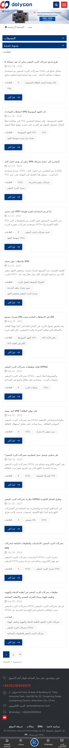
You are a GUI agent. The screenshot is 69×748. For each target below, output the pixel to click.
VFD (44, 132)
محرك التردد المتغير (16, 188)
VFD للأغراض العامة (16, 343)
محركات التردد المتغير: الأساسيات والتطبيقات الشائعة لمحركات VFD (33, 545)
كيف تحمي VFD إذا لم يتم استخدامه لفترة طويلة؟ (27, 211)
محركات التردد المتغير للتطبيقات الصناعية (25, 633)
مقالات (30, 726)
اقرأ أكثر (11, 97)
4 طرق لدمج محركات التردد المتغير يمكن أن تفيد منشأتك (31, 61)
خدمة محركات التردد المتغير (37, 232)
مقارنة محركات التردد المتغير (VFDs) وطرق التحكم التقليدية (32, 499)
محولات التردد (31, 387)
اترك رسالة (34, 742)
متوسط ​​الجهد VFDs (16, 238)
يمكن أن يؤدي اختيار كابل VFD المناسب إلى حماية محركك (32, 161)
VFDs (20, 182)
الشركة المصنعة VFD (45, 476)
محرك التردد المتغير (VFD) (48, 569)
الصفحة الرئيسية (16, 27)
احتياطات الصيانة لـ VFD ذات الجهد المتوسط (25, 111)
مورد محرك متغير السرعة (18, 288)
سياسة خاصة (53, 726)
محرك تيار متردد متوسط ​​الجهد (20, 138)
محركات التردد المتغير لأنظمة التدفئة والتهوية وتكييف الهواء (33, 622)
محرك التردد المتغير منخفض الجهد (22, 293)
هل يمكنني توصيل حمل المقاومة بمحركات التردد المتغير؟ (31, 455)
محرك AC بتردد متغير (45, 431)
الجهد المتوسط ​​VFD (27, 132)
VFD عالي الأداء (49, 337)
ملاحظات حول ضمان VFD (16, 261)
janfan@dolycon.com (38, 705)
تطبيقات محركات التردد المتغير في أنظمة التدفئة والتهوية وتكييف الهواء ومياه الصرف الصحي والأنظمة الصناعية (31, 594)
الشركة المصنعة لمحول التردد (31, 282)
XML (40, 726)
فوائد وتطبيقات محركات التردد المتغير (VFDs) (26, 366)
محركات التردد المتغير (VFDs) (20, 627)
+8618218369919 (16, 685)
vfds (9, 88)
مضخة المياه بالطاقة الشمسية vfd (40, 82)
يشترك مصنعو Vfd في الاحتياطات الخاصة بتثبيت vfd (29, 316)
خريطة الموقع (16, 726)
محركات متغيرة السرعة (39, 182)
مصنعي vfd (30, 520)
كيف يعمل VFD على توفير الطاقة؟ (20, 410)
